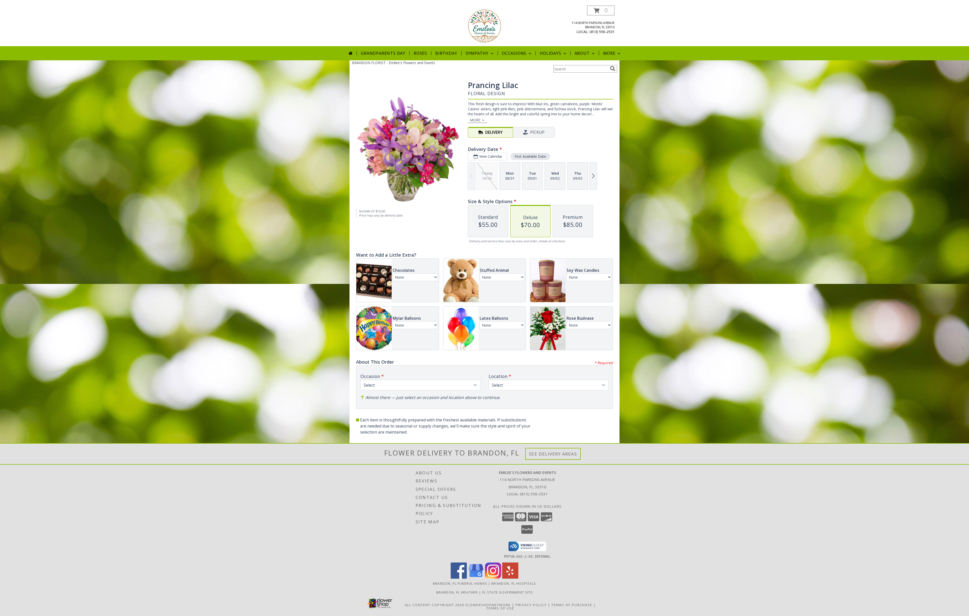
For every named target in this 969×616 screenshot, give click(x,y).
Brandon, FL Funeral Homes (460, 583)
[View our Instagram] (493, 577)
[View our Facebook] (459, 577)
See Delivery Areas (553, 454)
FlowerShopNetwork (488, 605)
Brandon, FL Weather (457, 592)
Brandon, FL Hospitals (514, 583)
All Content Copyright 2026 (434, 605)
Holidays (550, 53)
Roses (420, 53)
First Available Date (530, 156)
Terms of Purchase (571, 605)
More (609, 53)
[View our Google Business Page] (476, 577)
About (582, 53)
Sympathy (477, 53)
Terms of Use (500, 608)
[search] (613, 68)
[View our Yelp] (510, 577)
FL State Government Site (507, 592)
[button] (600, 10)
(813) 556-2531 (601, 31)
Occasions (514, 53)
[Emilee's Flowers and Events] (484, 25)
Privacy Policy (531, 605)
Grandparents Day (383, 53)
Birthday (446, 53)
